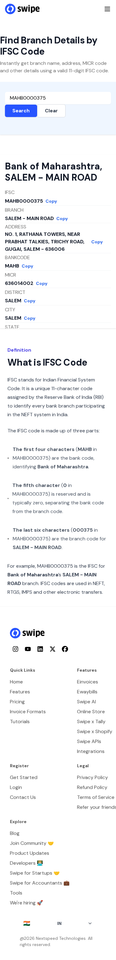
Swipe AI (86, 701)
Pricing (17, 701)
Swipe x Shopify (94, 731)
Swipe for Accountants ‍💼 (40, 883)
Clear (51, 110)
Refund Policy (92, 787)
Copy (51, 201)
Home (16, 681)
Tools (16, 893)
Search (21, 110)
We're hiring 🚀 (26, 902)
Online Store (91, 711)
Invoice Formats (28, 711)
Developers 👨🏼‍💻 (26, 863)
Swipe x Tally (91, 721)
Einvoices (87, 681)
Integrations (91, 751)
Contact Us (23, 797)
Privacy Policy (92, 777)
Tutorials (20, 721)
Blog (14, 833)
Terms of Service (95, 797)
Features (20, 691)
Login (16, 787)
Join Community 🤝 (32, 843)
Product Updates (29, 853)
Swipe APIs (89, 741)
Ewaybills (87, 691)
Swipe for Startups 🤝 (35, 873)
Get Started (23, 777)
